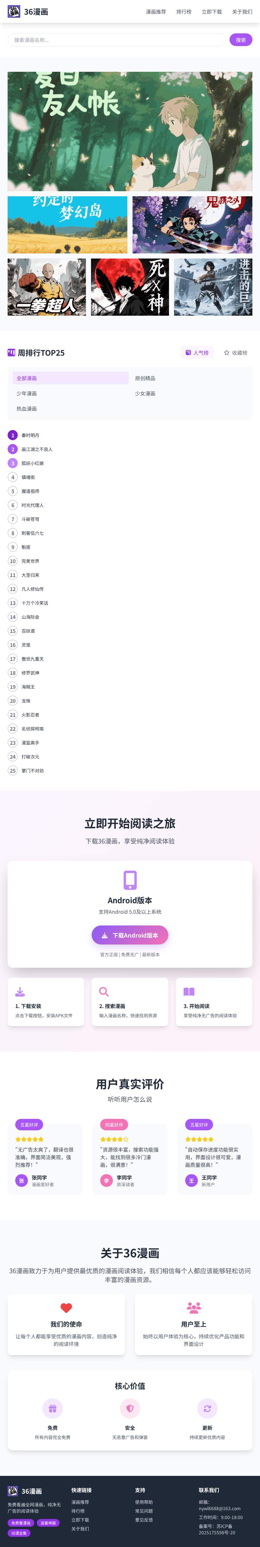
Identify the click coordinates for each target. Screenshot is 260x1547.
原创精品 (145, 378)
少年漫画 (26, 393)
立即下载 (212, 11)
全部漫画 (26, 378)
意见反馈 (144, 1520)
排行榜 (184, 11)
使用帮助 (144, 1502)
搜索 (241, 40)
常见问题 (144, 1511)
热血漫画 (26, 408)
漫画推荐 (156, 11)
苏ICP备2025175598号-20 (217, 1529)
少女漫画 (145, 393)
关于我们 (242, 11)
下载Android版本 (134, 935)
